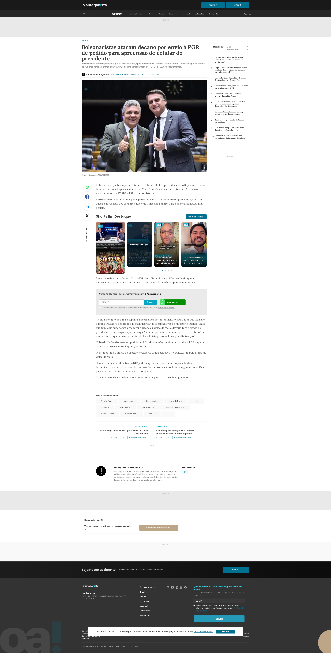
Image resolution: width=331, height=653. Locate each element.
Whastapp (87, 187)
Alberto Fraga (106, 401)
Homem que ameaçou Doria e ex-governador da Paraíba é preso (180, 425)
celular (196, 401)
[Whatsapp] (177, 587)
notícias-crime (131, 414)
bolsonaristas (152, 401)
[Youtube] (172, 587)
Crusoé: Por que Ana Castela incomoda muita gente (227, 95)
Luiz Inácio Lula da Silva (175, 407)
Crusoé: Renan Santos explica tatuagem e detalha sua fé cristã (229, 137)
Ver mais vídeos (195, 216)
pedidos (152, 414)
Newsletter (214, 14)
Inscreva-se (172, 302)
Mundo (161, 14)
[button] (162, 270)
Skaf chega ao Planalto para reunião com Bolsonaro (119, 423)
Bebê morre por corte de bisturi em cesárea (230, 121)
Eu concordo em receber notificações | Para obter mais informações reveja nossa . (122, 308)
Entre (236, 5)
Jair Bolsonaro (148, 407)
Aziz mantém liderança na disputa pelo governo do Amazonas (229, 113)
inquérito (105, 407)
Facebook (87, 197)
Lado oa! (186, 14)
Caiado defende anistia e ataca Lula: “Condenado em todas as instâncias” (231, 60)
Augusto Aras (129, 401)
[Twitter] (168, 587)
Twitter (87, 216)
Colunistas (199, 14)
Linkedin (87, 206)
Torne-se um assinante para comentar (108, 526)
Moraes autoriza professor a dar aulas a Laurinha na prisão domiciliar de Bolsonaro (231, 104)
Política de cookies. (203, 631)
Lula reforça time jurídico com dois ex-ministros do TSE (230, 87)
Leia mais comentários (158, 528)
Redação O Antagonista (97, 75)
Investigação (125, 407)
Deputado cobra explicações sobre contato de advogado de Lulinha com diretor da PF (230, 70)
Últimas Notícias (136, 14)
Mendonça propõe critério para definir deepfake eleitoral (228, 129)
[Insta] (181, 587)
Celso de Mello (175, 401)
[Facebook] (185, 587)
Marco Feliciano (107, 414)
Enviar (150, 302)
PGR (168, 414)
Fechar (225, 631)
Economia (173, 14)
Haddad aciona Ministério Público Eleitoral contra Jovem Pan (229, 79)
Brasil (151, 14)
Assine (212, 5)
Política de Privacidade (166, 308)
